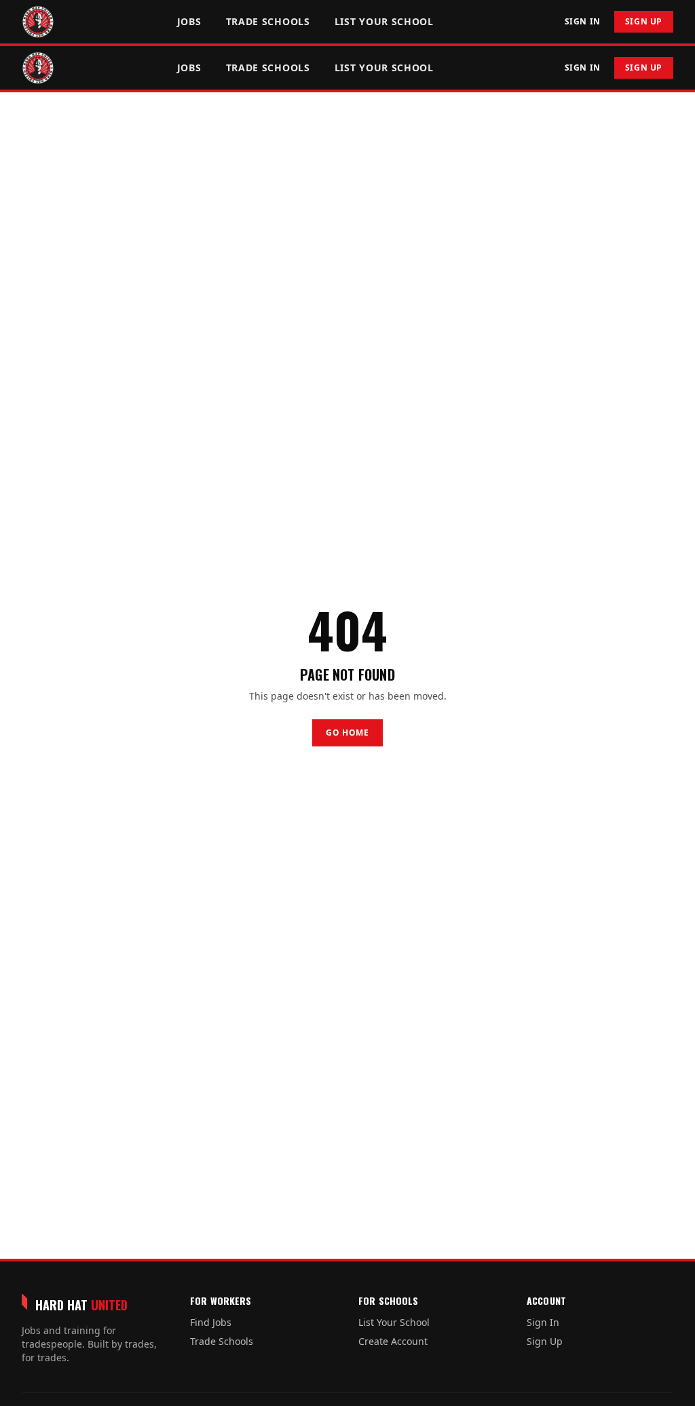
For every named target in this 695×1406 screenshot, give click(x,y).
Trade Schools (268, 21)
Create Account (393, 1341)
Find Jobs (210, 1322)
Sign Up (643, 21)
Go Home (347, 732)
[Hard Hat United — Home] (38, 21)
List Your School (384, 21)
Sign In (583, 21)
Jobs (189, 21)
